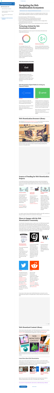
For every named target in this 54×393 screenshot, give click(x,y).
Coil (20, 72)
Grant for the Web (22, 192)
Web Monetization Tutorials (22, 373)
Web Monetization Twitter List (23, 284)
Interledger (21, 43)
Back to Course (34, 386)
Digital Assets (33, 286)
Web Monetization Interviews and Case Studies (44, 373)
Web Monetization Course (7, 3)
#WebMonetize (21, 280)
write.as (42, 242)
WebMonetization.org (39, 43)
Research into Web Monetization (33, 373)
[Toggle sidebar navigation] (13, 3)
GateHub (20, 98)
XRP (38, 285)
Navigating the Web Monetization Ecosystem (34, 10)
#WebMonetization (22, 277)
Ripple (36, 285)
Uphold (36, 98)
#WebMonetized (22, 279)
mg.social (32, 242)
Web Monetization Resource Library (31, 121)
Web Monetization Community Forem (22, 244)
